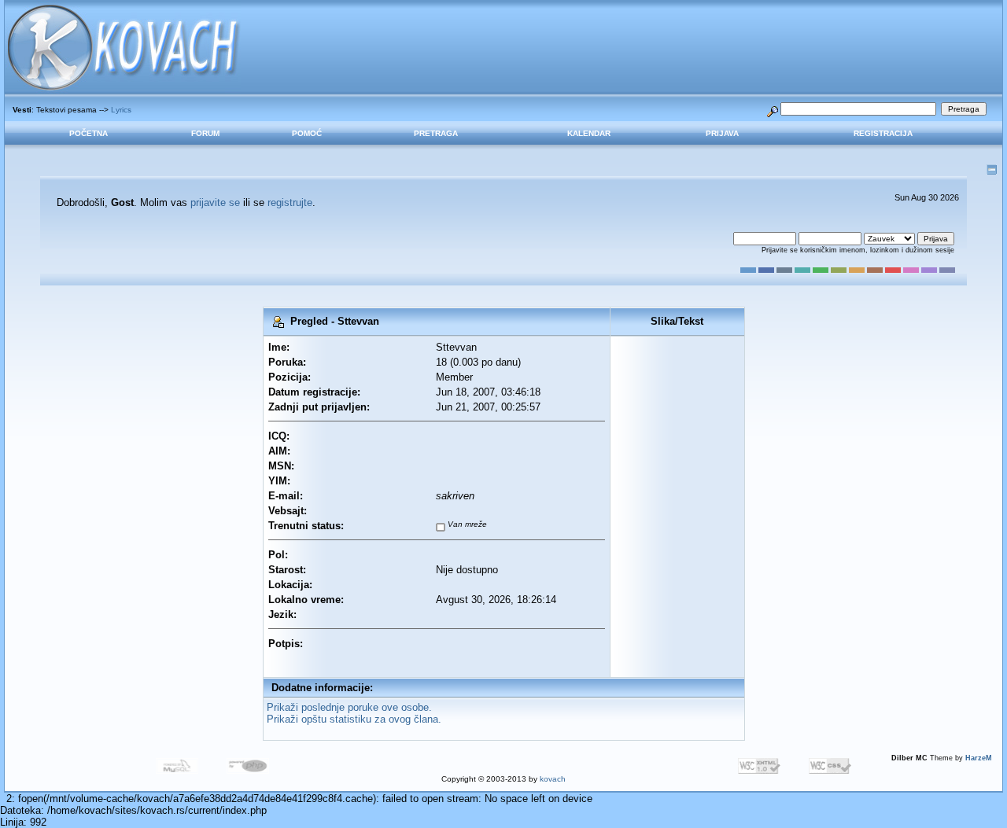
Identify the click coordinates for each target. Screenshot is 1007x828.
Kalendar (588, 133)
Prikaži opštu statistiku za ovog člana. (354, 719)
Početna (88, 133)
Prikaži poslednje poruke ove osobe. (349, 707)
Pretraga (436, 133)
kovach (553, 779)
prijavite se (215, 202)
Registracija (883, 133)
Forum (205, 133)
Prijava (722, 133)
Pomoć (307, 133)
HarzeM (978, 758)
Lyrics (121, 109)
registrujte (289, 202)
